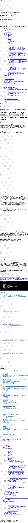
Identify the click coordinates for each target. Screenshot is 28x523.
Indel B (9, 39)
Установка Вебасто (7, 82)
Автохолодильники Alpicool (14, 93)
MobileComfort (11, 41)
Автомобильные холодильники (12, 88)
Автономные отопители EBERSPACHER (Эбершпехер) (15, 375)
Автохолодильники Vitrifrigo (14, 95)
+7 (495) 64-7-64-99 (11, 26)
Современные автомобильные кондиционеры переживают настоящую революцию (13, 310)
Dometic (9, 35)
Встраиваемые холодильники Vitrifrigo (16, 92)
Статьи (4, 282)
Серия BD (5, 390)
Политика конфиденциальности (10, 286)
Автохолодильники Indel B (9, 411)
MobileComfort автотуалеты (9, 416)
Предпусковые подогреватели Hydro (16, 47)
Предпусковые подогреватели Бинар (16, 57)
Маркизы (7, 75)
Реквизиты (7, 29)
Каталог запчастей (7, 84)
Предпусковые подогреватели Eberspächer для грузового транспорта (18, 63)
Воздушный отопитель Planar (14, 72)
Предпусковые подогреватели (12, 46)
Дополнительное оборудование (10, 87)
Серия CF (5, 403)
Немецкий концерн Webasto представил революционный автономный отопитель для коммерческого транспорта (13, 325)
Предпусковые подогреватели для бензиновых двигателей (18, 51)
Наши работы (8, 32)
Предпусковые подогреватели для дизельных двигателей (18, 54)
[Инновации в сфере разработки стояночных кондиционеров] (7, 361)
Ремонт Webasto (8, 80)
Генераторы (7, 76)
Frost (9, 37)
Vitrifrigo (10, 43)
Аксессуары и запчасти (13, 96)
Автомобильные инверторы (11, 77)
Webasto (9, 44)
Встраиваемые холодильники (9, 402)
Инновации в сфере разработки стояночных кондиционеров (12, 354)
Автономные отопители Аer (14, 67)
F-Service (2, 10)
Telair (9, 42)
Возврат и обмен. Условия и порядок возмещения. (14, 289)
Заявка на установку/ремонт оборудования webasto (16, 83)
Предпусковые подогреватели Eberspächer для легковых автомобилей (19, 61)
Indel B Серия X (6, 422)
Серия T (4, 393)
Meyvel (9, 36)
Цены (4, 33)
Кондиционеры (8, 34)
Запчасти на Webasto (9, 79)
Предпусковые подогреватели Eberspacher (17, 59)
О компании (5, 28)
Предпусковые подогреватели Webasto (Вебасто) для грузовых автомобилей (16, 56)
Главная (4, 281)
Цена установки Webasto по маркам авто (14, 81)
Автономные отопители (10, 66)
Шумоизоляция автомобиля (11, 99)
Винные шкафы (8, 97)
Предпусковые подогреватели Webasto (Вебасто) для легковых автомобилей (16, 49)
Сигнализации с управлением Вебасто (13, 100)
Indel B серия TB (6, 428)
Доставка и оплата (7, 287)
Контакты (5, 101)
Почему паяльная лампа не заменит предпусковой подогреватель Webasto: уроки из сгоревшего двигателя (15, 339)
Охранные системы (7, 394)
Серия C (4, 409)
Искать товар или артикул (6, 21)
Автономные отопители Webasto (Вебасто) (17, 68)
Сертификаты (8, 30)
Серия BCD (5, 397)
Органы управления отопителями (15, 64)
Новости (2, 273)
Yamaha (5, 273)
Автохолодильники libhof (8, 376)
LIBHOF (10, 40)
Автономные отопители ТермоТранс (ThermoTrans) (14, 420)
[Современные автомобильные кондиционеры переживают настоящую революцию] (7, 317)
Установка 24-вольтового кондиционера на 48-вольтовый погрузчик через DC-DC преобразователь (14, 296)
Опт (3, 86)
